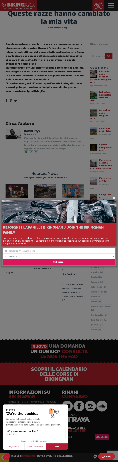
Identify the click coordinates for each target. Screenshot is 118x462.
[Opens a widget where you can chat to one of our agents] (106, 456)
